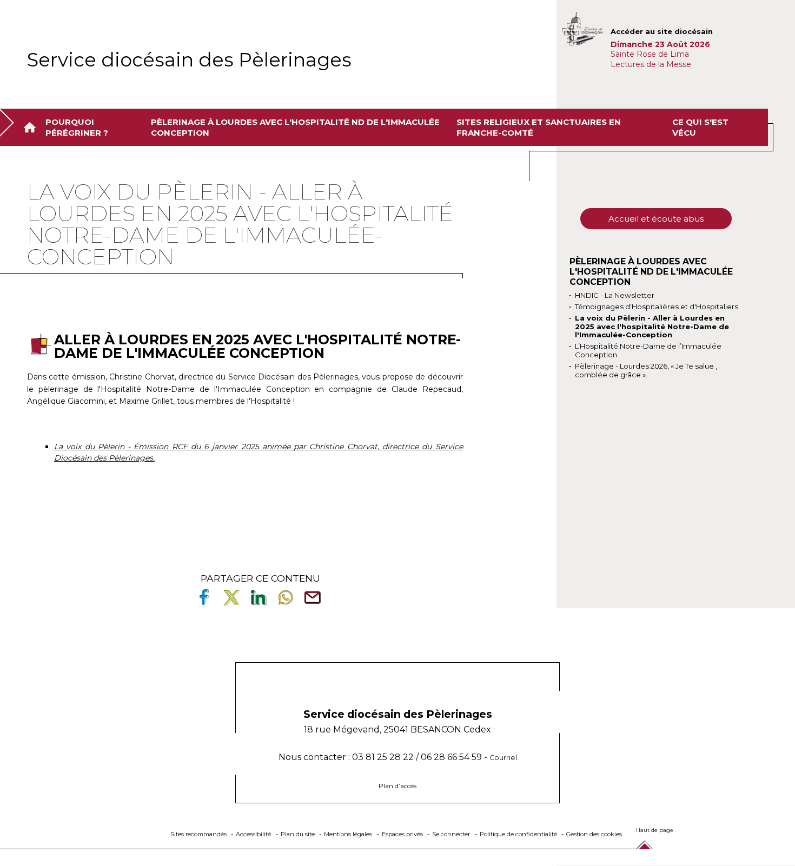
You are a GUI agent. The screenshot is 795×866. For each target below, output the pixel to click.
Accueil (32, 127)
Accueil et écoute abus (656, 219)
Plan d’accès (397, 786)
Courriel (503, 758)
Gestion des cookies (594, 834)
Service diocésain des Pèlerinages (189, 59)
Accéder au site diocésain (662, 31)
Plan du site (298, 834)
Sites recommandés (198, 834)
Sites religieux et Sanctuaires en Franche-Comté (538, 127)
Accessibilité (253, 834)
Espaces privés (402, 834)
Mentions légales (348, 834)
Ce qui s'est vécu (700, 127)
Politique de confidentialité (518, 834)
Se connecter (451, 834)
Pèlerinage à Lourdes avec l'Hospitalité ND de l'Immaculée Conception (295, 127)
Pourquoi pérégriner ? (76, 127)
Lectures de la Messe (652, 64)
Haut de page (654, 830)
